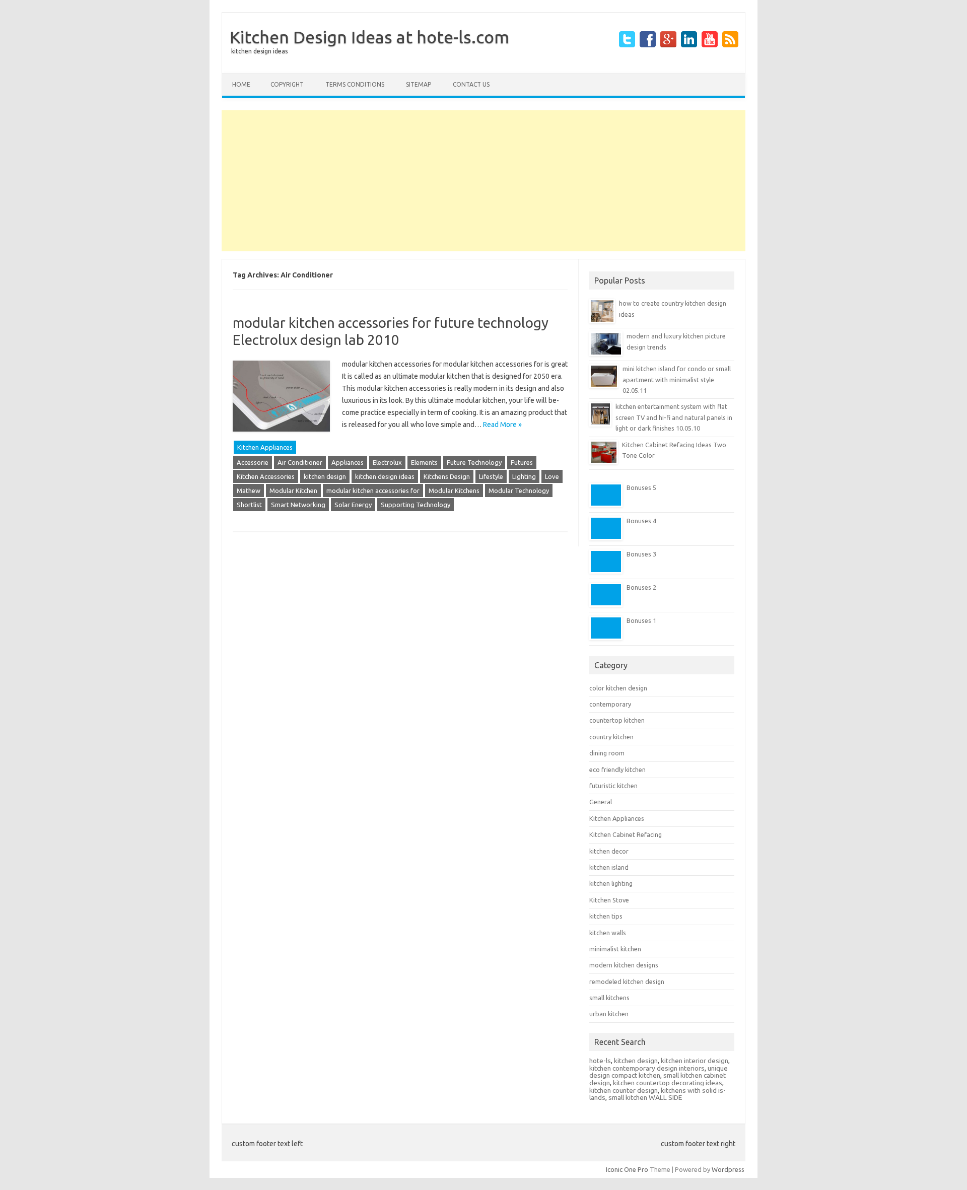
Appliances (347, 462)
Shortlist (249, 504)
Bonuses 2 (641, 587)
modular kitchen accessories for (373, 490)
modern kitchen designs (623, 964)
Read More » (502, 425)
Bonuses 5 (641, 487)
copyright (287, 84)
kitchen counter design (623, 1090)
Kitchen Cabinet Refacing (625, 834)
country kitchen (611, 736)
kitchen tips (606, 916)
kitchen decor (609, 851)
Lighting (524, 476)
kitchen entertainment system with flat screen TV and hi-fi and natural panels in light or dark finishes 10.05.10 (673, 417)
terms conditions (354, 84)
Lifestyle (491, 476)
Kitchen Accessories (266, 476)
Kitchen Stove (609, 899)
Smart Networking (298, 504)
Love (552, 476)
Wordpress (728, 1169)
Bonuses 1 (641, 620)
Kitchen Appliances (265, 447)
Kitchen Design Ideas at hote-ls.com (369, 36)
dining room (607, 752)
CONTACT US (471, 84)
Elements (424, 462)
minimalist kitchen (615, 948)
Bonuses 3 (641, 553)
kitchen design (325, 476)
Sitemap (418, 84)
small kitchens (609, 997)
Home (241, 84)
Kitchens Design (447, 476)
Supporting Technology (415, 504)
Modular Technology (519, 490)
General (600, 801)
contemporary (610, 704)
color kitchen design (618, 687)
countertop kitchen (617, 720)
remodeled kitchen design (626, 981)
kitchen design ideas (385, 476)
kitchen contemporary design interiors (647, 1068)
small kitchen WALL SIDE (645, 1097)
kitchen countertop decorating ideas (667, 1083)
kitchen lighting (611, 883)
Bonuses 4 (641, 520)
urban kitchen (609, 1013)
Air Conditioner (300, 462)
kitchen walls (607, 932)
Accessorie (252, 462)
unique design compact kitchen (658, 1072)
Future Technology (474, 462)
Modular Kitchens (454, 490)
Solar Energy (353, 504)
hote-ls (600, 1061)
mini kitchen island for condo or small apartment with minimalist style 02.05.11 (677, 379)
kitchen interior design (694, 1061)
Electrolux (387, 462)
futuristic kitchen (613, 785)
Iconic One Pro (627, 1169)
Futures (522, 462)
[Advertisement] (483, 180)
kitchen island (609, 867)
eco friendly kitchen (617, 769)
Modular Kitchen (293, 490)
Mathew (248, 490)
